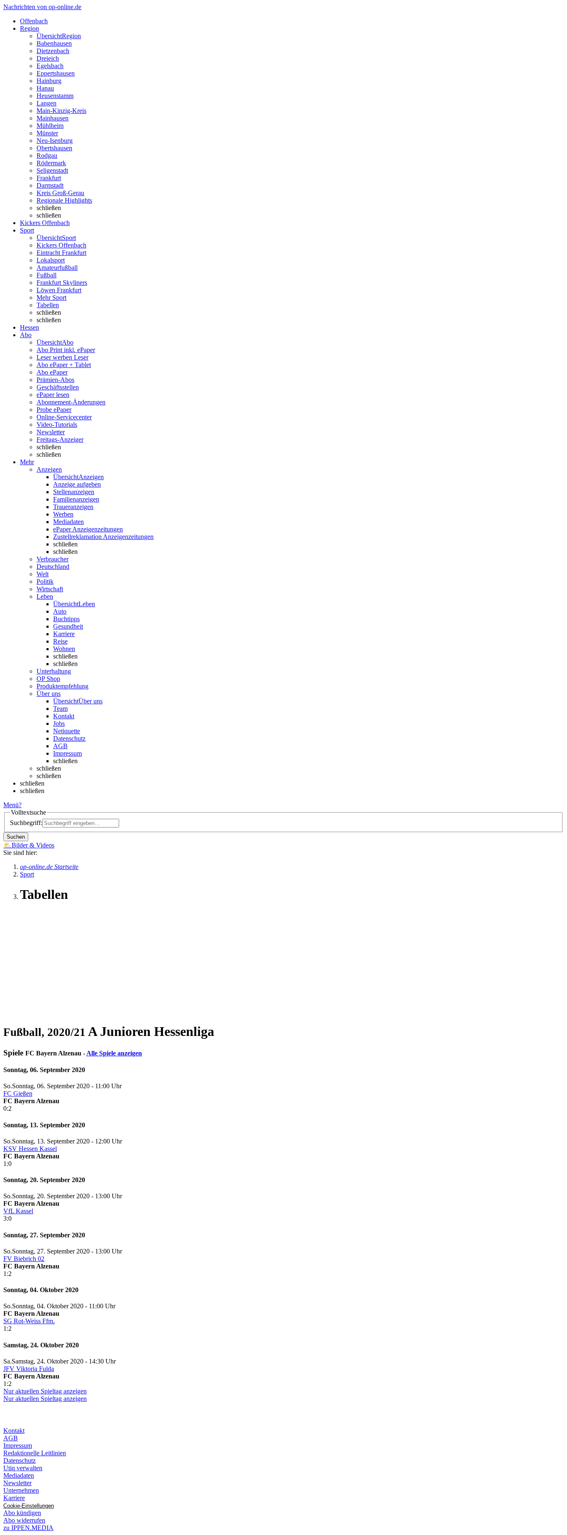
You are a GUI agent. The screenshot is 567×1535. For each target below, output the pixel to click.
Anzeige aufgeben (77, 484)
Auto (59, 611)
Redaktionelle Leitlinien (34, 1453)
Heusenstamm (55, 95)
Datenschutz (69, 738)
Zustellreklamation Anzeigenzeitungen (103, 536)
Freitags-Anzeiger (60, 439)
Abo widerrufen (24, 1520)
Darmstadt (50, 185)
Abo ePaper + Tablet (64, 364)
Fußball (46, 275)
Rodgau (47, 155)
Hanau (45, 88)
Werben (63, 514)
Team (60, 708)
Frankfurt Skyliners (62, 282)
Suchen (16, 837)
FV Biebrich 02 (23, 1258)
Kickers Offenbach (61, 245)
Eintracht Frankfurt (61, 252)
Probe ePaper (54, 409)
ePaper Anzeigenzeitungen (88, 529)
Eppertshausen (56, 73)
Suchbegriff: (26, 822)
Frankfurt (49, 177)
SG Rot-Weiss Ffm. (29, 1320)
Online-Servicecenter (64, 417)
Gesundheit (68, 626)
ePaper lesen (53, 394)
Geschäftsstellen (58, 387)
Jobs (59, 723)
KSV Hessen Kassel (30, 1148)
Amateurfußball (57, 267)
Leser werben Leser (62, 357)
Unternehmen (21, 1490)
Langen (46, 103)
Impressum (67, 753)
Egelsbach (50, 65)
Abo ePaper (52, 372)
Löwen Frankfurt (59, 290)
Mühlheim (50, 125)
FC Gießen (17, 1093)
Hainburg (49, 80)
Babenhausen (54, 43)
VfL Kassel (18, 1210)
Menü (11, 804)
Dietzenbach (53, 50)
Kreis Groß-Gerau (60, 192)
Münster (47, 133)
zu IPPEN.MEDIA (28, 1527)
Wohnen (64, 648)
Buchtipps (66, 618)
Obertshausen (54, 148)
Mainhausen (52, 118)
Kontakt (63, 716)
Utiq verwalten (22, 1467)
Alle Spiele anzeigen (114, 1053)
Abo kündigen (22, 1512)
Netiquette (66, 730)
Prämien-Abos (55, 379)
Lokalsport (51, 260)
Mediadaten (68, 521)
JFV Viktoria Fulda (28, 1368)
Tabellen (48, 304)
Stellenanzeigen (73, 491)
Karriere (64, 633)
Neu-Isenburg (55, 140)
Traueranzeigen (73, 506)
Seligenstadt (52, 170)
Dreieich (48, 58)
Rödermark (51, 162)
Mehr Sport (51, 297)
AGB (60, 745)
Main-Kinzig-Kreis (61, 110)
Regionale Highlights (64, 200)
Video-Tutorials (57, 424)
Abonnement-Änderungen (71, 402)
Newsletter (51, 432)
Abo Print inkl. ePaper (66, 349)
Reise (60, 641)
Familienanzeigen (76, 499)
